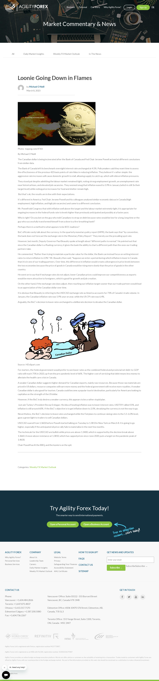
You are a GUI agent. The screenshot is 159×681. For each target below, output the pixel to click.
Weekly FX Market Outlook (66, 53)
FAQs (81, 558)
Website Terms (60, 557)
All (13, 53)
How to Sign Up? (88, 552)
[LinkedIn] (142, 597)
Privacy (57, 561)
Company (35, 552)
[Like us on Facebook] (122, 597)
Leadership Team (36, 561)
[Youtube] (136, 597)
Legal (57, 552)
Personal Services (12, 561)
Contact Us (86, 564)
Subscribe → (116, 567)
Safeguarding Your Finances (65, 564)
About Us (33, 557)
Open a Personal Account (63, 524)
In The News (95, 53)
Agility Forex (13, 552)
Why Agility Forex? (13, 557)
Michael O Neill (36, 86)
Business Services (12, 564)
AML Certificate (60, 571)
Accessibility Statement (63, 568)
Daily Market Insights (33, 53)
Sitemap (83, 571)
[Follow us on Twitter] (129, 597)
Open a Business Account (96, 524)
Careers (33, 564)
